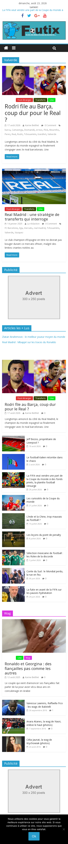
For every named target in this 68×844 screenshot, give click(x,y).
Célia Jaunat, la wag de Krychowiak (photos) (39, 741)
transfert (42, 134)
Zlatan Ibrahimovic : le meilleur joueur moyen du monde (33, 336)
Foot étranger (24, 100)
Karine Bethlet (32, 125)
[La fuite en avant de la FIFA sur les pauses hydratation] (13, 588)
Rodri (20, 134)
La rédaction (33, 223)
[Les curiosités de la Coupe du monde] (13, 496)
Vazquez (19, 232)
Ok (34, 836)
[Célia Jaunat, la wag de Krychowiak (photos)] (13, 738)
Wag (28, 657)
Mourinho (54, 129)
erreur (39, 129)
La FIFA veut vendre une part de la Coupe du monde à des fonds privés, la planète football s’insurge (45, 480)
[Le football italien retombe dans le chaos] (13, 455)
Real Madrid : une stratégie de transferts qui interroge (32, 217)
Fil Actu (9, 100)
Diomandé (29, 129)
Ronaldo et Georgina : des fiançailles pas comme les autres (28, 668)
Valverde (52, 134)
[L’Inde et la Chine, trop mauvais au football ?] (13, 515)
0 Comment (50, 125)
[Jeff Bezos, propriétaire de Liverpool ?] (13, 437)
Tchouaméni (30, 134)
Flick (46, 129)
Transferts (40, 100)
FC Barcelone (11, 228)
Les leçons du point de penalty (44, 534)
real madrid (40, 228)
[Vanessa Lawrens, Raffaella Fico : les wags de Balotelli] (13, 701)
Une (52, 100)
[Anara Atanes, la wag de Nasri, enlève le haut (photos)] (13, 720)
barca (7, 129)
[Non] (63, 829)
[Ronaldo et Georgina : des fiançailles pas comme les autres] (34, 621)
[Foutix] (34, 23)
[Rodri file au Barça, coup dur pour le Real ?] (34, 68)
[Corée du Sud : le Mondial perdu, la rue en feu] (13, 569)
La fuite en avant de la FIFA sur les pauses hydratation (44, 591)
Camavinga (17, 129)
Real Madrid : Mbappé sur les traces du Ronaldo (29, 342)
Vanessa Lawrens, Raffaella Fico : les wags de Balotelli (45, 705)
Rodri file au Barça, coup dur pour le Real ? (33, 113)
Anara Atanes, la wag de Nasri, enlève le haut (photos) (44, 723)
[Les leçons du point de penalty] (13, 533)
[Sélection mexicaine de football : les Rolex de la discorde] (13, 551)
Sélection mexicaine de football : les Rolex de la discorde (45, 554)
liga (21, 228)
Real (14, 134)
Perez (7, 134)
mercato (28, 228)
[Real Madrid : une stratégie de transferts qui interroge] (34, 171)
